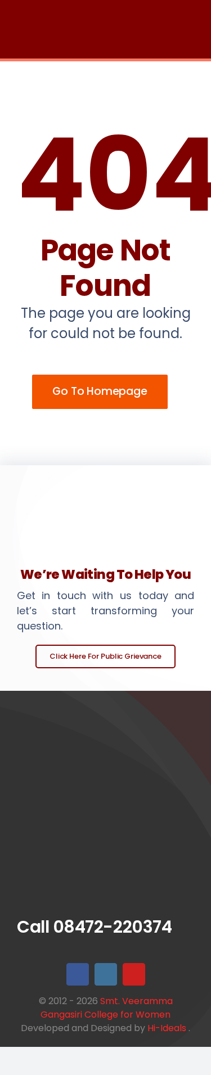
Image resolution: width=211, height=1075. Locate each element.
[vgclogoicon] (105, 753)
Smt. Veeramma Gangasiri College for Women (107, 1008)
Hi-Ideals (166, 1028)
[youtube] (134, 974)
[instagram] (106, 974)
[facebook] (77, 974)
